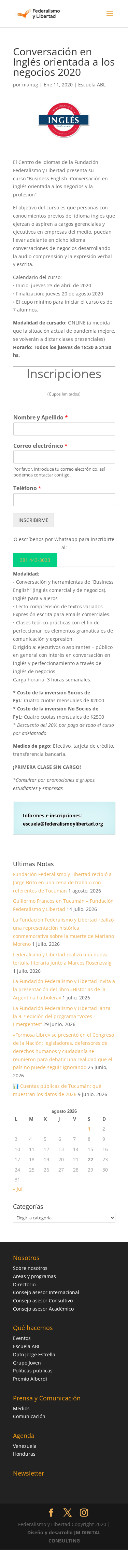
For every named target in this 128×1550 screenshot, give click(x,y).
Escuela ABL (91, 84)
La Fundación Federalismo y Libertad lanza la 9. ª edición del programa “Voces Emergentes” (62, 1016)
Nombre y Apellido (40, 417)
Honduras (24, 1454)
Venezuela (25, 1446)
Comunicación (29, 1416)
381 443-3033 (35, 560)
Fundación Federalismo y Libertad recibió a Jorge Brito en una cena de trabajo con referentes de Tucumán (62, 882)
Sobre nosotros (30, 1268)
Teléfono (27, 488)
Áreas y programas (34, 1276)
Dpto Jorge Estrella (34, 1354)
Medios (21, 1408)
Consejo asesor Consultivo (43, 1300)
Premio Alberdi (30, 1378)
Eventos (22, 1338)
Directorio (24, 1284)
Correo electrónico (40, 445)
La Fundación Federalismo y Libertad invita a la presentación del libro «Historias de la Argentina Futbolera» (64, 989)
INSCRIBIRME (33, 520)
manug (30, 84)
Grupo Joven (27, 1362)
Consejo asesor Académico (43, 1308)
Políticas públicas (33, 1370)
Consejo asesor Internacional (46, 1292)
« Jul (18, 1189)
